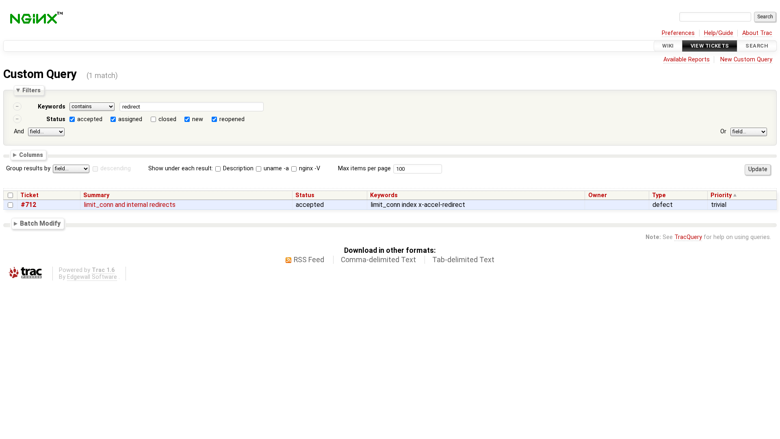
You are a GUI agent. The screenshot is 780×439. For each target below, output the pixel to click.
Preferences (678, 33)
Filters (31, 90)
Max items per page (364, 168)
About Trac (757, 33)
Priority (721, 195)
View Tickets (710, 46)
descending (115, 168)
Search (756, 46)
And (19, 131)
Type (659, 195)
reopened (232, 119)
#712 (28, 205)
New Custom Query (746, 59)
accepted (89, 119)
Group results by (28, 168)
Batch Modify (40, 223)
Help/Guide (718, 33)
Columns (31, 154)
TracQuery (688, 237)
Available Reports (686, 59)
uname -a (275, 168)
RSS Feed (309, 260)
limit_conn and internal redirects (130, 205)
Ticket (29, 195)
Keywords (51, 106)
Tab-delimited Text (463, 260)
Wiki (668, 46)
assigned (130, 119)
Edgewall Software (92, 277)
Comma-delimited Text (378, 260)
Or (723, 131)
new (197, 119)
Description (237, 168)
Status (55, 119)
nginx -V (308, 168)
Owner (597, 195)
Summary (96, 195)
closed (167, 119)
